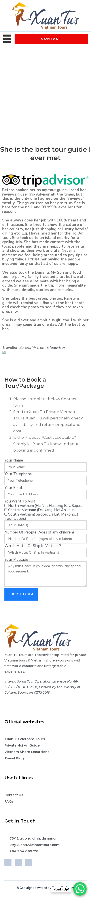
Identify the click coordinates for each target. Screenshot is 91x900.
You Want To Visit (19, 501)
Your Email (13, 488)
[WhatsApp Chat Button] (80, 889)
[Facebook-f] (7, 862)
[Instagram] (28, 862)
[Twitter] (18, 862)
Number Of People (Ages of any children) (39, 532)
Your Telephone (18, 474)
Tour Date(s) (15, 518)
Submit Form (21, 594)
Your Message (16, 559)
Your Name (13, 460)
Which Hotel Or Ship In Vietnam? (32, 546)
